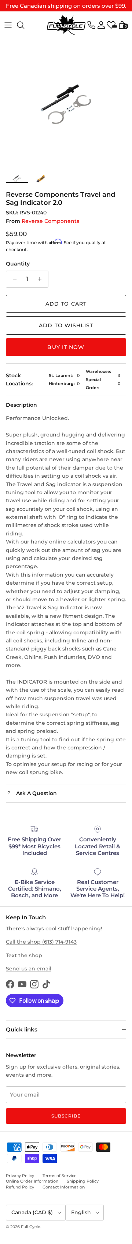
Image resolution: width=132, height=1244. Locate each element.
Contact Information (64, 1187)
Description (21, 405)
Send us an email (28, 968)
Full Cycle (30, 1226)
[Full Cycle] (66, 25)
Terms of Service (60, 1175)
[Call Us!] (91, 25)
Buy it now (65, 347)
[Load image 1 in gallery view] (66, 104)
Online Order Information (32, 1181)
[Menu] (8, 25)
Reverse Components (50, 221)
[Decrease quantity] (12, 279)
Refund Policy (20, 1187)
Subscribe (66, 1116)
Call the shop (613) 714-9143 (41, 941)
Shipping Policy (83, 1181)
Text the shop (24, 955)
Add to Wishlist (66, 325)
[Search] (24, 25)
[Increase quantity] (41, 279)
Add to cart (66, 303)
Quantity (18, 263)
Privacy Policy (20, 1175)
